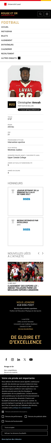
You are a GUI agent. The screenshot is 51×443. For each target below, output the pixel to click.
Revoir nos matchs (10, 372)
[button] (11, 439)
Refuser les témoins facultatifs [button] (15, 433)
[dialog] (25, 408)
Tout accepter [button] (10, 427)
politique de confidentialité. (22, 408)
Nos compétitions (10, 370)
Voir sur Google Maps (25, 329)
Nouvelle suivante (42, 253)
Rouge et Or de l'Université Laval (9, 14)
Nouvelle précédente (38, 253)
